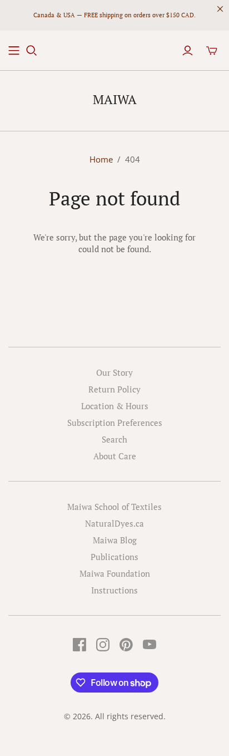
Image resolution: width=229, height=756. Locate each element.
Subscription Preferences (114, 422)
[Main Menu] (13, 50)
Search (114, 439)
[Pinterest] (126, 644)
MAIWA (115, 99)
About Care (114, 456)
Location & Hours (114, 405)
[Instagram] (102, 644)
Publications (114, 556)
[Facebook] (79, 644)
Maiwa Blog (115, 540)
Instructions (114, 590)
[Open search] (31, 50)
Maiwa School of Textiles (114, 506)
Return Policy (114, 389)
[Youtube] (149, 644)
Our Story (114, 372)
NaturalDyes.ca (114, 523)
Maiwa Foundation (114, 573)
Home (101, 159)
